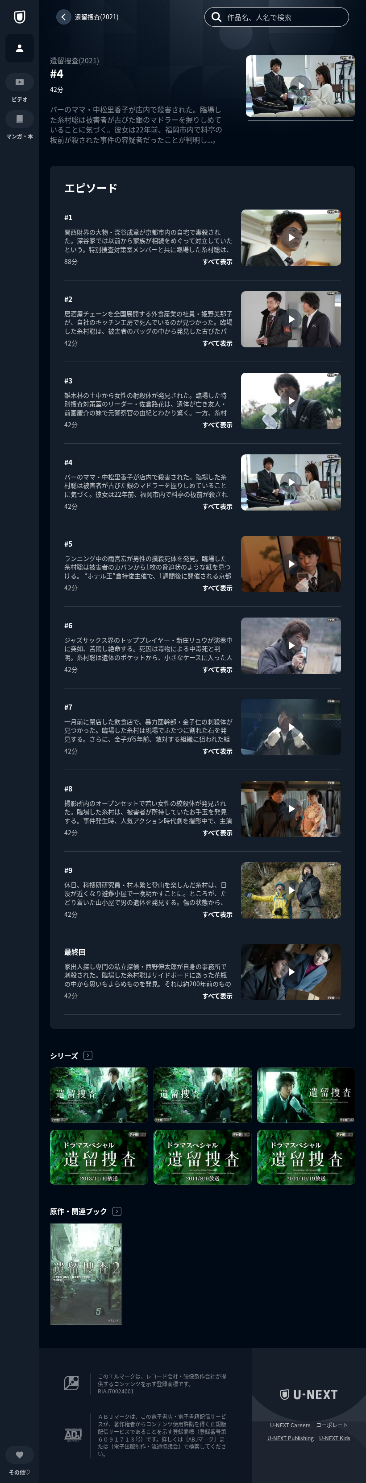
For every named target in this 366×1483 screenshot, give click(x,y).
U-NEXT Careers (290, 1425)
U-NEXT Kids (334, 1438)
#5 (68, 543)
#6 (68, 625)
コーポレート (332, 1425)
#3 (68, 380)
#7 (68, 706)
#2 (68, 298)
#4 (68, 462)
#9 (68, 870)
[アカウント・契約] (19, 48)
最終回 (75, 951)
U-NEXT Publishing (290, 1438)
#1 (68, 217)
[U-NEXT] (19, 17)
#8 (68, 788)
